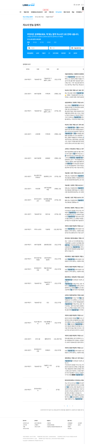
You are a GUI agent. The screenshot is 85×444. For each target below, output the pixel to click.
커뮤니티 (51, 12)
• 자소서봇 (69, 428)
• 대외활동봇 (69, 423)
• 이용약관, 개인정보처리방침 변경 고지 (54, 426)
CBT (45, 11)
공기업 (41, 42)
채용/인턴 (26, 12)
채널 (73, 12)
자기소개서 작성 (39, 17)
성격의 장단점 (55, 53)
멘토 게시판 (67, 12)
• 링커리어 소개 (26, 423)
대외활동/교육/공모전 (37, 12)
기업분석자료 (49, 17)
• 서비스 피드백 (37, 426)
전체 (28, 42)
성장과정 (75, 53)
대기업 (35, 42)
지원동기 (44, 53)
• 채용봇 (69, 426)
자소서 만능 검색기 (28, 17)
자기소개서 (59, 12)
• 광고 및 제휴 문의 (37, 423)
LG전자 (37, 53)
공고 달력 (78, 5)
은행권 (48, 42)
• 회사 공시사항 (26, 428)
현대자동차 (63, 53)
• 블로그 (79, 424)
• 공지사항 (25, 424)
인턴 (55, 42)
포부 (69, 53)
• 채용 (24, 426)
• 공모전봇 (69, 424)
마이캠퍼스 (79, 12)
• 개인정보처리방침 (50, 424)
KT (49, 53)
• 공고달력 (80, 423)
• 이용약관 (49, 423)
